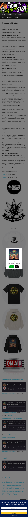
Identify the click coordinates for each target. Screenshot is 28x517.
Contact (16, 17)
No (16, 266)
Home (3, 14)
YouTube (20, 14)
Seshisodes (9, 14)
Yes (11, 266)
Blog (3, 17)
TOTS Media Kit (9, 17)
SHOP (15, 14)
